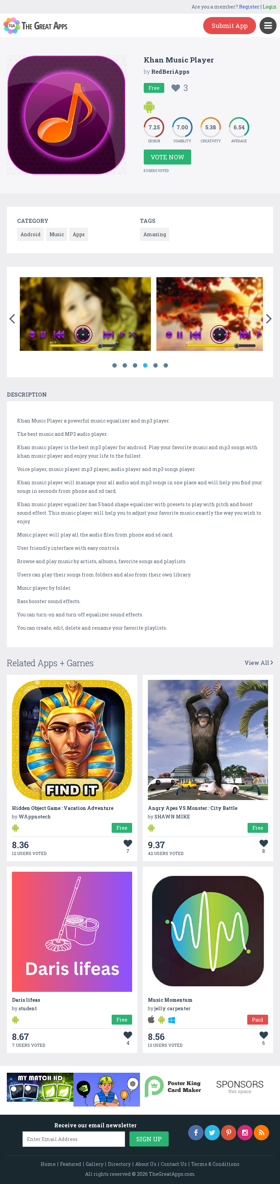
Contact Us (174, 1164)
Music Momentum (170, 1000)
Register (249, 6)
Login (270, 6)
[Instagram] (245, 1132)
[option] (85, 315)
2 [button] (124, 365)
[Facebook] (196, 1132)
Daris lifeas (26, 1000)
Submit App (230, 26)
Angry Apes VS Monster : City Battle (192, 808)
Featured (70, 1164)
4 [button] (145, 365)
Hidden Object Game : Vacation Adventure (62, 808)
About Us (145, 1164)
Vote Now (167, 157)
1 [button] (114, 365)
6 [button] (165, 365)
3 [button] (134, 365)
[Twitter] (212, 1132)
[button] (12, 317)
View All (257, 662)
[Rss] (261, 1132)
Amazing (154, 234)
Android (30, 234)
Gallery (94, 1164)
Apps (79, 234)
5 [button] (155, 365)
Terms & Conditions (215, 1164)
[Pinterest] (228, 1132)
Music (57, 234)
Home (48, 1164)
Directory (119, 1164)
